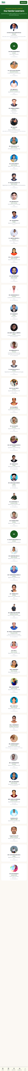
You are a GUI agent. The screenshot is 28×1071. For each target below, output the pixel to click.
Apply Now (23, 2)
